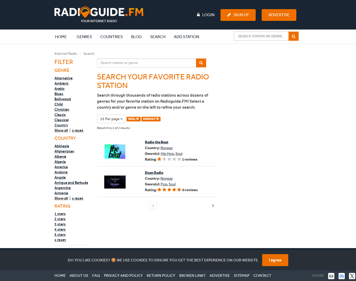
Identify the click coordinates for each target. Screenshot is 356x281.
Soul (178, 153)
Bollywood (62, 99)
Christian (61, 109)
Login (208, 14)
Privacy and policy (123, 275)
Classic (60, 115)
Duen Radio (154, 173)
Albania (60, 156)
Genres (84, 36)
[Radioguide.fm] (98, 14)
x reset (77, 130)
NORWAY (149, 119)
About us (79, 275)
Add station (186, 36)
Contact (262, 275)
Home (63, 36)
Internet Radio (65, 53)
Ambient (61, 83)
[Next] (213, 206)
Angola (60, 177)
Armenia (61, 193)
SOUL (132, 119)
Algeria (60, 162)
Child (58, 104)
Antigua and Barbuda (71, 182)
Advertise (279, 14)
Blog (136, 36)
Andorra (60, 172)
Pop (164, 184)
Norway (167, 148)
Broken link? (192, 275)
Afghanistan (64, 151)
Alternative (63, 78)
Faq (96, 275)
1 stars (60, 214)
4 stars (60, 229)
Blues (58, 94)
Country (61, 125)
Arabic (59, 88)
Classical (61, 120)
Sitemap (241, 275)
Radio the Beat (156, 142)
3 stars (60, 224)
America (61, 167)
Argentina (62, 188)
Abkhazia (61, 146)
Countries (111, 36)
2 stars (60, 219)
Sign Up (241, 14)
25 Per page (110, 119)
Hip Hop (167, 153)
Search (157, 36)
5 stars (60, 234)
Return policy (161, 275)
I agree (275, 259)
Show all (61, 130)
